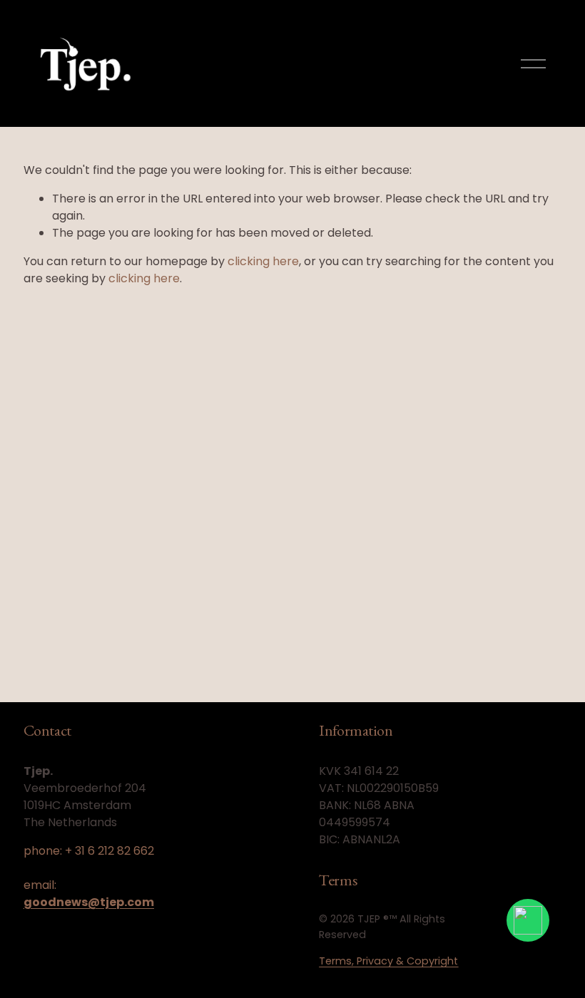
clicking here (263, 261)
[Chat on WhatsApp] (528, 920)
